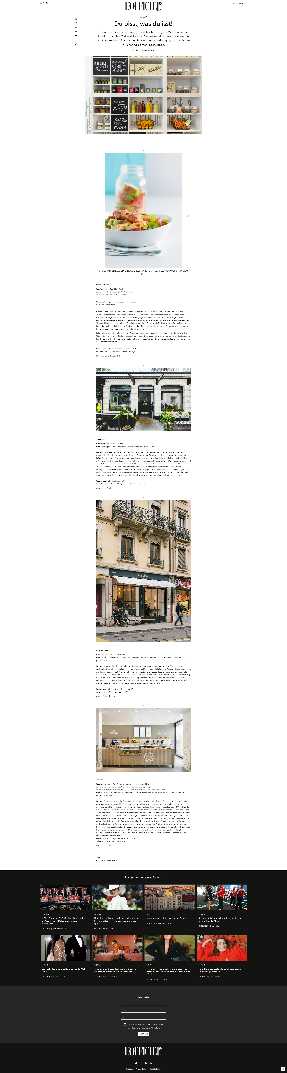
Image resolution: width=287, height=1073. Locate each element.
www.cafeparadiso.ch (105, 696)
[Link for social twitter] (136, 1064)
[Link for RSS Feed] (151, 1063)
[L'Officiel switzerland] (143, 6)
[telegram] (76, 44)
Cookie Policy (155, 1069)
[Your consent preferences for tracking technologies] (283, 1069)
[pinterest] (76, 28)
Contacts (129, 1069)
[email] (76, 19)
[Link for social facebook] (141, 1064)
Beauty (143, 17)
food (114, 860)
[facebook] (76, 23)
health (99, 860)
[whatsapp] (76, 40)
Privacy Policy (156, 1028)
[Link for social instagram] (146, 1064)
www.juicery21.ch (104, 488)
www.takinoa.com (103, 845)
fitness (107, 860)
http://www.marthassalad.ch (108, 356)
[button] (188, 215)
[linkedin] (76, 32)
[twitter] (76, 36)
